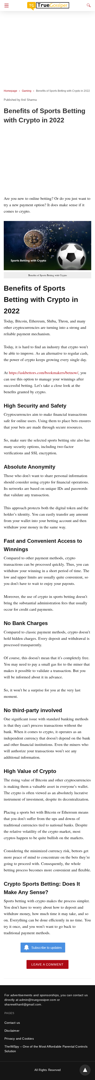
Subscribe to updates (46, 947)
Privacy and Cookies (19, 1038)
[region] (47, 160)
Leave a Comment (47, 964)
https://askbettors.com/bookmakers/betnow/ (43, 372)
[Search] (88, 5)
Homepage (10, 90)
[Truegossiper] (48, 4)
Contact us (12, 1022)
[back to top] (85, 1070)
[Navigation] (5, 5)
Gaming (26, 90)
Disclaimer (11, 1030)
